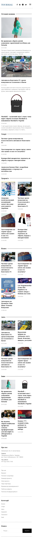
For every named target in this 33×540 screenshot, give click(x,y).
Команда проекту (6, 478)
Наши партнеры (6, 484)
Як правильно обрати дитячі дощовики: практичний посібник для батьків (15, 43)
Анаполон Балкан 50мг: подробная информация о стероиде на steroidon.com (14, 169)
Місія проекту (5, 481)
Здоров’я (4, 512)
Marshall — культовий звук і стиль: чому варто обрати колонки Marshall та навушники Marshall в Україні (16, 119)
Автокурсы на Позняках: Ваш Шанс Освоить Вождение (7, 304)
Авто (2, 509)
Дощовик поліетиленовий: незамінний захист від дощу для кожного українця (7, 203)
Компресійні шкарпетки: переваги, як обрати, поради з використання (15, 159)
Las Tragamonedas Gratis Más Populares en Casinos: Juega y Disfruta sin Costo (24, 290)
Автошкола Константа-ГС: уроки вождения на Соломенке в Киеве (13, 81)
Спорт (3, 506)
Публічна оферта (6, 489)
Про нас (3, 470)
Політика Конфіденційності (9, 492)
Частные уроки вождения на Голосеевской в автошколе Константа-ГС (16, 141)
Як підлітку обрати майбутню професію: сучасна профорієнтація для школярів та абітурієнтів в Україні (8, 429)
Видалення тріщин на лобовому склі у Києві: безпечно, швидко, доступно (25, 336)
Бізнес (3, 504)
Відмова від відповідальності (10, 486)
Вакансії (3, 473)
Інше (2, 517)
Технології (4, 514)
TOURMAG (7, 4)
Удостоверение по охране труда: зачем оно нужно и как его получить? (16, 150)
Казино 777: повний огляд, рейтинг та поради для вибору (23, 425)
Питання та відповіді (7, 476)
